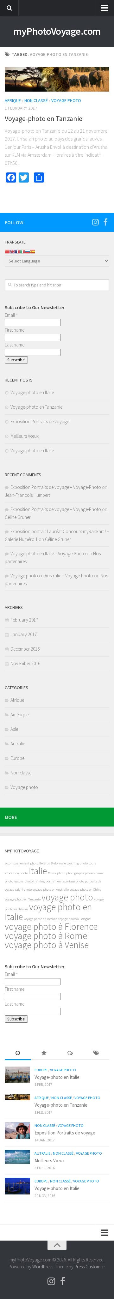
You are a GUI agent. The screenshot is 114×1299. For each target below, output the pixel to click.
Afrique (13, 100)
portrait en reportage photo (65, 881)
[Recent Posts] (18, 1053)
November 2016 (25, 663)
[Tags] (96, 1053)
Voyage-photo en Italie (32, 392)
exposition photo (16, 873)
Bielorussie (58, 863)
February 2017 (24, 620)
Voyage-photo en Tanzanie (43, 118)
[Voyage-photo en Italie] (17, 1075)
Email (11, 315)
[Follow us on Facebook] (105, 222)
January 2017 (23, 634)
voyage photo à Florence (51, 926)
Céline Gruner (18, 517)
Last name (14, 345)
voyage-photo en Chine (85, 889)
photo (61, 873)
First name (14, 330)
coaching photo (77, 863)
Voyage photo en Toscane (40, 919)
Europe (17, 758)
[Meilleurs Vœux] (17, 1157)
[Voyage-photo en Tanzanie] (57, 79)
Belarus (44, 863)
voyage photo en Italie (48, 912)
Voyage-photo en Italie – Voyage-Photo (48, 553)
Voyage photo (66, 100)
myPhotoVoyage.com (57, 31)
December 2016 (25, 649)
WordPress (42, 1267)
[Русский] (27, 251)
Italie (38, 871)
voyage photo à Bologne (74, 919)
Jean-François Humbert (27, 495)
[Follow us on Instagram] (95, 222)
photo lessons (14, 881)
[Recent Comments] (70, 1053)
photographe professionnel (85, 873)
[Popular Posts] (44, 1053)
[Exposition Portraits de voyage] (17, 1130)
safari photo (23, 889)
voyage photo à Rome (46, 935)
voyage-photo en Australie (51, 889)
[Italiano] (22, 251)
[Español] (32, 251)
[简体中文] (7, 251)
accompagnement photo (21, 863)
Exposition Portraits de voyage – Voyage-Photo (55, 487)
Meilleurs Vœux (24, 436)
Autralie (17, 744)
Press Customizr (89, 1267)
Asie (14, 729)
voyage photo (67, 897)
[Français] (17, 251)
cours (92, 863)
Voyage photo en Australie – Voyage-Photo (51, 576)
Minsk (52, 873)
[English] (12, 251)
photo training (34, 881)
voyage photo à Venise (47, 945)
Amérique (19, 715)
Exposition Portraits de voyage (39, 421)
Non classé (36, 100)
